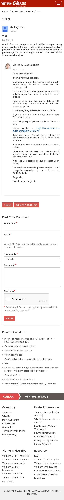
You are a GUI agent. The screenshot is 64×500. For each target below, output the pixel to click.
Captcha (9, 291)
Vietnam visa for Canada (15, 459)
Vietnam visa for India (13, 463)
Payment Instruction (45, 432)
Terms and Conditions (13, 430)
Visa (6, 363)
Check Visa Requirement (47, 470)
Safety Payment (42, 443)
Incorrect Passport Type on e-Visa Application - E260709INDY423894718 (29, 340)
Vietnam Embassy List (45, 466)
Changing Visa (11, 375)
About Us (6, 412)
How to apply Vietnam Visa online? (45, 428)
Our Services (8, 423)
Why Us (6, 416)
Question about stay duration (19, 346)
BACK (8, 204)
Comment (10, 265)
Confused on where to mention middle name (28, 359)
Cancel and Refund (44, 436)
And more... (8, 481)
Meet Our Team (10, 419)
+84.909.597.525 (36, 396)
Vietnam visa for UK (12, 473)
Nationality (11, 254)
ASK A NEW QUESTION (26, 204)
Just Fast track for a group (18, 350)
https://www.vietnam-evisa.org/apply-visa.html (36, 129)
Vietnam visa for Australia (15, 455)
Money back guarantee (46, 440)
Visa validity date (13, 354)
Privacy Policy (9, 434)
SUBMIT (9, 318)
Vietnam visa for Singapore (10, 468)
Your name (10, 223)
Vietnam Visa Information (47, 463)
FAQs (36, 455)
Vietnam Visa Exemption (47, 459)
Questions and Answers (46, 474)
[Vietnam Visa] (13, 3)
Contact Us (8, 427)
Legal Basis (39, 478)
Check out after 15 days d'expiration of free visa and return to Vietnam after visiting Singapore (31, 369)
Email (7, 234)
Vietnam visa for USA (13, 477)
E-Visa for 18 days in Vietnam (19, 379)
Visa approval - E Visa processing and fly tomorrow (30, 383)
